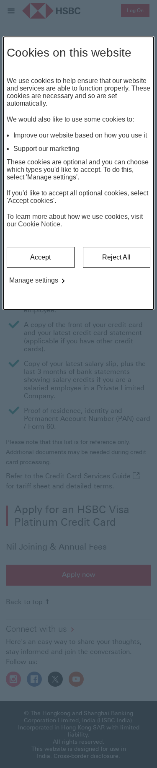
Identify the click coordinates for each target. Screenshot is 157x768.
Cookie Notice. (40, 224)
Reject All (116, 257)
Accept (40, 257)
